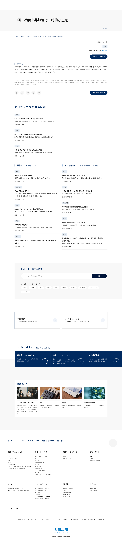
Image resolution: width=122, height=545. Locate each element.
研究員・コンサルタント (71, 452)
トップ (16, 36)
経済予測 (18, 187)
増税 (48, 287)
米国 (17, 205)
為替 (56, 287)
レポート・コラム (25, 36)
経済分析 (35, 36)
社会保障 (65, 203)
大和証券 (100, 519)
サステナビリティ (41, 484)
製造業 (32, 287)
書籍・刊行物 (94, 452)
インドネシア (93, 287)
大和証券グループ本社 (87, 519)
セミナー (11, 484)
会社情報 (66, 484)
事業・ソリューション (15, 452)
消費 (24, 287)
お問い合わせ (21, 519)
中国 (41, 36)
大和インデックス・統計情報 (70, 519)
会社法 (73, 287)
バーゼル (25, 292)
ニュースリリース (14, 508)
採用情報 (93, 484)
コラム (17, 236)
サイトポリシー (46, 519)
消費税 (64, 287)
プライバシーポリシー (34, 519)
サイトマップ (56, 519)
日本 (17, 171)
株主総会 (82, 287)
